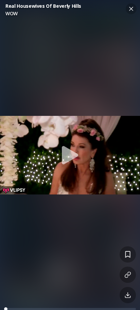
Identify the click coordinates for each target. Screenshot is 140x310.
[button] (70, 155)
